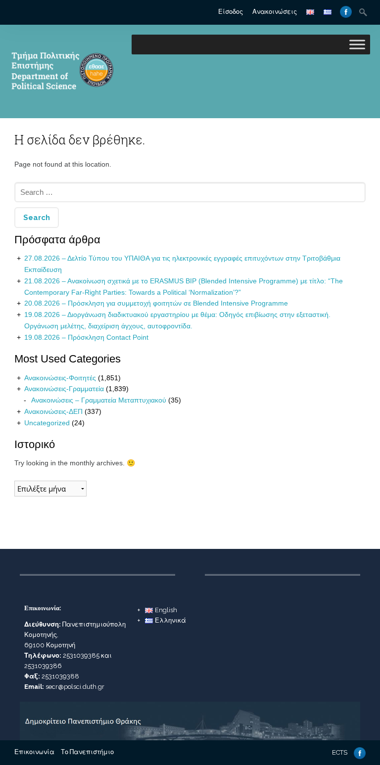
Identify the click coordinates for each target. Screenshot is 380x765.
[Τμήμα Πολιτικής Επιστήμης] (61, 103)
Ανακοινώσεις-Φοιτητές (60, 378)
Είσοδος (230, 11)
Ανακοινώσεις (274, 11)
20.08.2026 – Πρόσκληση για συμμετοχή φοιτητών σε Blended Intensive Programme (156, 303)
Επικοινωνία (34, 752)
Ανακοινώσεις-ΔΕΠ (53, 411)
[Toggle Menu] (357, 44)
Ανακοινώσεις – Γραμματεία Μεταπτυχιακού (98, 400)
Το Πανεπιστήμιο (87, 752)
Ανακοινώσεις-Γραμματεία (64, 389)
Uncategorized (47, 423)
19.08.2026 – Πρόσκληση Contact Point (86, 337)
